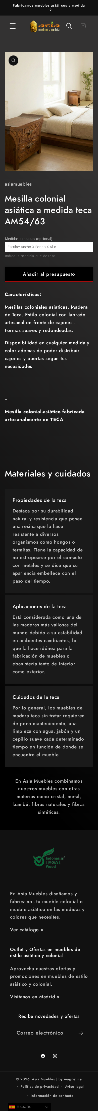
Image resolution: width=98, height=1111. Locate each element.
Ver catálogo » (26, 929)
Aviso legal (74, 1086)
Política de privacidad (40, 1086)
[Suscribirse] (81, 1033)
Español (24, 1106)
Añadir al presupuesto (49, 274)
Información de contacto (52, 1095)
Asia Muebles (43, 1079)
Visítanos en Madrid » (35, 996)
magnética (73, 1079)
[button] (13, 26)
